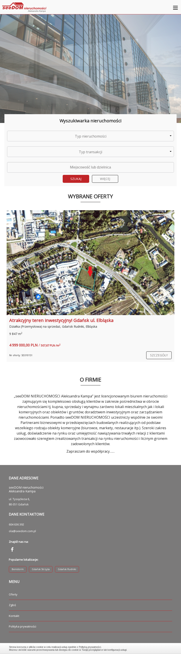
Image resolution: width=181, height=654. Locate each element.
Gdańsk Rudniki (67, 569)
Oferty (13, 594)
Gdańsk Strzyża (41, 569)
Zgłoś (12, 605)
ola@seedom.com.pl (22, 531)
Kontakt (14, 616)
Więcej (105, 179)
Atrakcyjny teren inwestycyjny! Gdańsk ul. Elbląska (61, 320)
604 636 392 (16, 524)
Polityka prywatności (22, 626)
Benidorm (18, 569)
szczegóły (159, 355)
